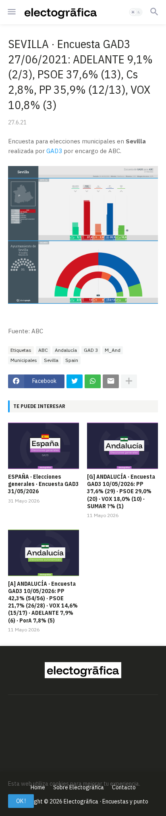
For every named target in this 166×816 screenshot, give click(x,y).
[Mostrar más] (129, 381)
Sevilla (51, 360)
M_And (112, 350)
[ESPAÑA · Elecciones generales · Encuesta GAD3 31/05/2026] (43, 446)
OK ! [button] (21, 801)
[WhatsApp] (93, 381)
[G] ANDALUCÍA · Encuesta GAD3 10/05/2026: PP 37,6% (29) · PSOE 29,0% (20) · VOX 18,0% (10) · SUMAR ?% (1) (121, 491)
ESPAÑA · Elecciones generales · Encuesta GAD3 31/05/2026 (43, 484)
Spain (71, 360)
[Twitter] (74, 381)
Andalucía (66, 350)
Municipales (23, 360)
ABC (43, 350)
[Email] (111, 381)
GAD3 (54, 151)
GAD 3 (91, 350)
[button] (11, 12)
